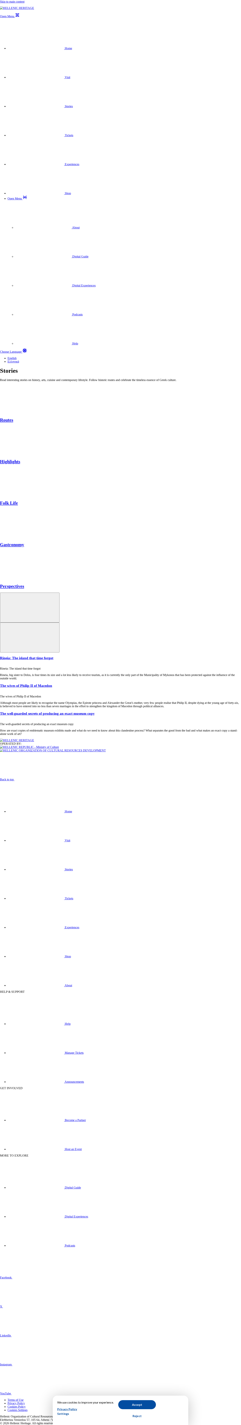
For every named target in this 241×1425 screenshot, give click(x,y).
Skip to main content (12, 1)
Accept (137, 1404)
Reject (137, 1416)
